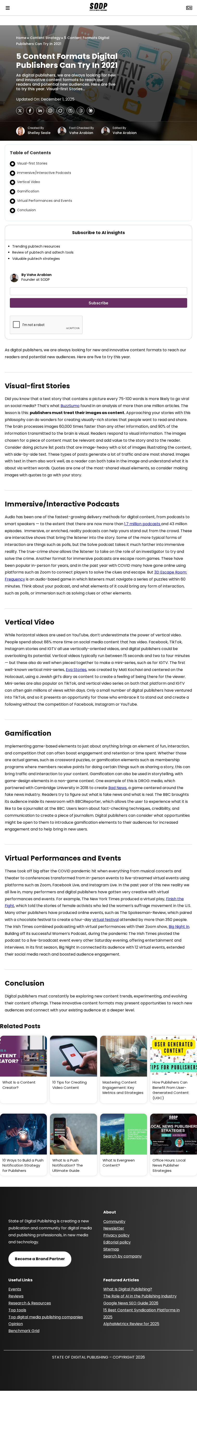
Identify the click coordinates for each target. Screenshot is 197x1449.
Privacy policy (116, 1235)
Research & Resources (29, 1303)
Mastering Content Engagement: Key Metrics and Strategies (123, 1087)
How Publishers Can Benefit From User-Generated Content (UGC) (171, 1090)
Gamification (28, 191)
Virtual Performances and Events (44, 200)
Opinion (15, 1324)
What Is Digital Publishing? (127, 1289)
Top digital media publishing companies (45, 1317)
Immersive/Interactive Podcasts (44, 172)
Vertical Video (28, 181)
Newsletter (113, 1228)
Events (14, 1289)
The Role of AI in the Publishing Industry (140, 1296)
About (109, 1212)
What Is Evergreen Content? (119, 1163)
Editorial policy (117, 1242)
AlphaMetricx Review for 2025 (131, 1324)
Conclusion (26, 210)
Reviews (16, 1296)
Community (114, 1221)
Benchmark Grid (23, 1331)
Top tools (17, 1310)
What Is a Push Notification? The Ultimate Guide (67, 1165)
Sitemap (111, 1249)
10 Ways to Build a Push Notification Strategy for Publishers (22, 1165)
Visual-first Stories (32, 163)
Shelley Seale (39, 132)
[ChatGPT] (50, 111)
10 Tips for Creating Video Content (69, 1085)
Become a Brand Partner (40, 1259)
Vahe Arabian (81, 132)
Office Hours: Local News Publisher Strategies (169, 1165)
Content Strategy (45, 37)
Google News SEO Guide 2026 (130, 1303)
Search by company (122, 1256)
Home (21, 37)
